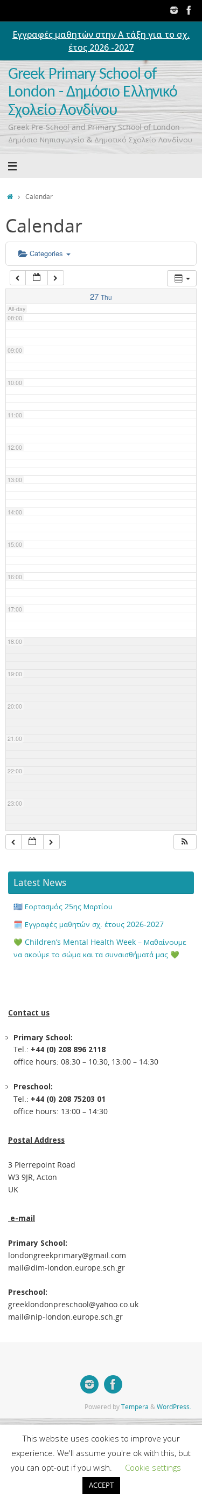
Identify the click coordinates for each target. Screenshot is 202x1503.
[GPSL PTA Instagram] (174, 10)
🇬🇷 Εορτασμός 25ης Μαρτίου (63, 906)
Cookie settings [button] (153, 1467)
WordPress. (174, 1406)
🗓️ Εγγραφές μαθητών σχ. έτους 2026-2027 (88, 924)
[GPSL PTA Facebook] (189, 10)
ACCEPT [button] (101, 1485)
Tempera (135, 1406)
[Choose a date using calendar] (36, 278)
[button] (185, 842)
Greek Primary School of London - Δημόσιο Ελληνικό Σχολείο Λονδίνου (92, 92)
